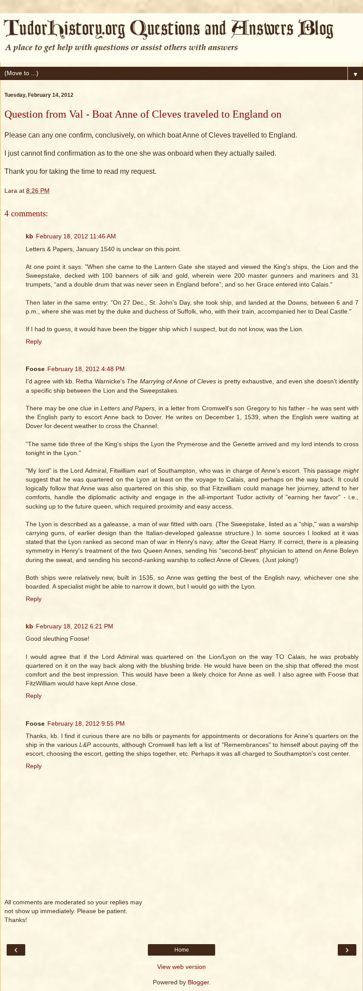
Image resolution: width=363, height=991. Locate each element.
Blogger (198, 982)
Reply (34, 341)
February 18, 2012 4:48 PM (86, 368)
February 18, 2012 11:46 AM (76, 236)
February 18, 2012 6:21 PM (74, 626)
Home (181, 950)
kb (29, 236)
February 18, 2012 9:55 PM (86, 723)
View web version (181, 966)
